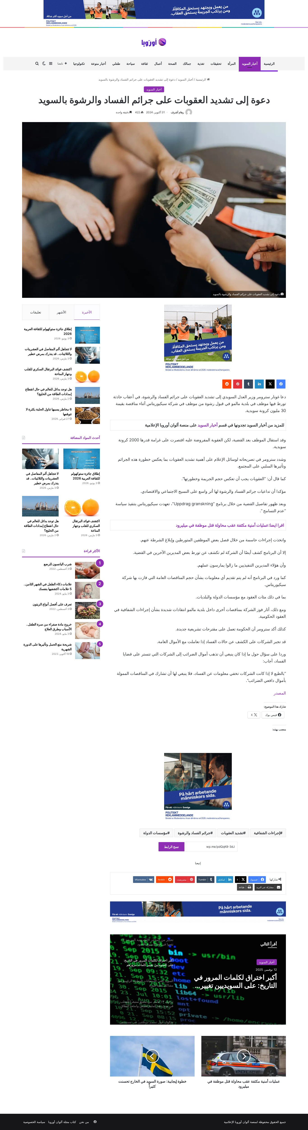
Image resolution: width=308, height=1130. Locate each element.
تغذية (201, 63)
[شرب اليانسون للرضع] (87, 570)
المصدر (280, 693)
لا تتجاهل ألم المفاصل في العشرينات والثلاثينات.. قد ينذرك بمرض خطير (42, 478)
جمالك (187, 63)
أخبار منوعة (98, 63)
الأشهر (61, 312)
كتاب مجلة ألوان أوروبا (62, 1122)
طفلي (116, 63)
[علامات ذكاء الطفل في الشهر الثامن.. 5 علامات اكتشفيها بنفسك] (87, 590)
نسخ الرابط (171, 847)
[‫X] (270, 384)
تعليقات (35, 312)
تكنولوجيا (79, 63)
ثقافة (144, 63)
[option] (198, 979)
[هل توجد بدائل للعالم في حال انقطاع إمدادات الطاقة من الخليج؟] (87, 395)
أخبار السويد (249, 63)
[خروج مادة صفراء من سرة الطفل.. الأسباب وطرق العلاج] (87, 630)
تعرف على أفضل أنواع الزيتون (52, 604)
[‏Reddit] (226, 384)
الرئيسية (269, 63)
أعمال (158, 63)
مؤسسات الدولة (155, 833)
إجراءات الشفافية (267, 833)
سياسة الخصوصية (34, 1122)
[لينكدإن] (259, 384)
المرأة (232, 63)
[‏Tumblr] (248, 384)
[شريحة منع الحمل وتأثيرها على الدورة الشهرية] (87, 650)
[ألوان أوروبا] (154, 42)
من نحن (84, 1122)
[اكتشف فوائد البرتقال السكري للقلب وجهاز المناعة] (87, 375)
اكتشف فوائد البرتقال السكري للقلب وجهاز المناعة (86, 525)
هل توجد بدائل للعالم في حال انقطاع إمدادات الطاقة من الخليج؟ (41, 525)
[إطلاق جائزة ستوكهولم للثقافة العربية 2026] (87, 335)
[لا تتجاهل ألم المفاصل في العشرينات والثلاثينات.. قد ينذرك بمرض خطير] (87, 355)
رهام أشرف (177, 112)
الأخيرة (87, 312)
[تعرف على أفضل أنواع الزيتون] (87, 610)
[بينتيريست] (237, 384)
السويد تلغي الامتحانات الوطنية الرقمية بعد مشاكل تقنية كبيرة (234, 981)
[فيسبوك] (280, 384)
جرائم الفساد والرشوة (194, 833)
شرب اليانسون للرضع (58, 564)
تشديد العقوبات (232, 833)
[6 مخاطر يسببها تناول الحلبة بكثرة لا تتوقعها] (87, 415)
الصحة (172, 63)
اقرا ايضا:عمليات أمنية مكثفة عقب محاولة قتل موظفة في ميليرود (230, 525)
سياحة (130, 63)
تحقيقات (216, 63)
